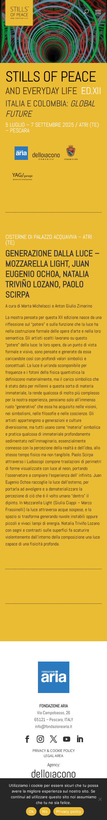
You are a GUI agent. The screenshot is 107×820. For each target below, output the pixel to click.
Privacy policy (68, 811)
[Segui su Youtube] (67, 739)
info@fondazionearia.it (53, 726)
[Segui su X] (54, 739)
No (45, 811)
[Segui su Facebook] (27, 739)
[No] (100, 799)
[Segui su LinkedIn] (80, 739)
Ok (31, 811)
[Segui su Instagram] (40, 739)
